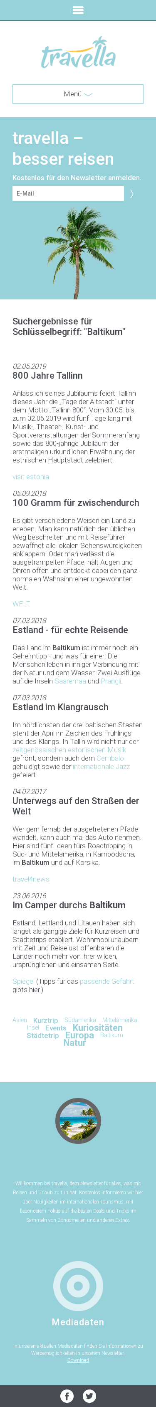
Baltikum (111, 1035)
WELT (21, 604)
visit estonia (30, 476)
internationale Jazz (101, 766)
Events (56, 1028)
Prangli (111, 681)
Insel (33, 1027)
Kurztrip (45, 1020)
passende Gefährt (107, 981)
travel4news (31, 879)
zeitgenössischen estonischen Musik (69, 750)
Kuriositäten (98, 1028)
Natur (75, 1043)
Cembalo (110, 758)
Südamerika (80, 1020)
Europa (79, 1035)
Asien (19, 1020)
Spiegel (23, 981)
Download (78, 1360)
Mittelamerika (119, 1020)
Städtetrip (43, 1035)
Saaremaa (70, 681)
